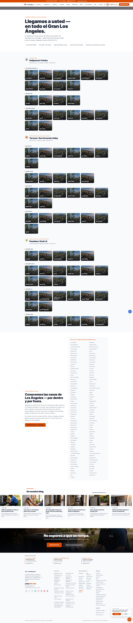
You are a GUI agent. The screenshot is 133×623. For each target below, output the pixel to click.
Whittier (72, 470)
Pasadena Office (99, 601)
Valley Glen (92, 418)
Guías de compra (99, 582)
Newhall (72, 433)
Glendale (91, 451)
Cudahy (72, 477)
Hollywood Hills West (75, 346)
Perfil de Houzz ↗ (100, 614)
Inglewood (73, 390)
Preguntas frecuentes (100, 583)
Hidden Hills (73, 405)
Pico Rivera (92, 468)
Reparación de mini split (71, 583)
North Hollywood (93, 420)
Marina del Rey (74, 383)
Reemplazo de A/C (58, 575)
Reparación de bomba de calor (59, 588)
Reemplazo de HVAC (58, 603)
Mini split (56, 583)
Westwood (92, 377)
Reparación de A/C (58, 573)
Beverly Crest (74, 353)
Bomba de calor (57, 584)
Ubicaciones (46, 4)
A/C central (68, 575)
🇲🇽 (107, 4)
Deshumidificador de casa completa (58, 606)
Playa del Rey (92, 383)
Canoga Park (73, 409)
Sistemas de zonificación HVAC (70, 606)
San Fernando (74, 427)
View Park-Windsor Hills (95, 388)
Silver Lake (73, 370)
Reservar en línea (124, 4)
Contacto (101, 4)
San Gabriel (92, 444)
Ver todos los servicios (101, 594)
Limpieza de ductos (70, 587)
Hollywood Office (99, 598)
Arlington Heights (74, 368)
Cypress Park (74, 462)
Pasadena (73, 436)
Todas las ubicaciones (100, 596)
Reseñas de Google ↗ (101, 610)
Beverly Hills (73, 351)
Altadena (91, 436)
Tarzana (72, 401)
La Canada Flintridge (75, 453)
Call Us (125, 614)
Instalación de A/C (69, 573)
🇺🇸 (105, 4)
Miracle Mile (92, 359)
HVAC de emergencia (70, 595)
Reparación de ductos (59, 591)
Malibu (91, 392)
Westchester (92, 385)
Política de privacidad (100, 605)
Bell (71, 475)
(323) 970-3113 (52, 62)
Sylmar (91, 427)
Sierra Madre (73, 440)
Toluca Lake (73, 396)
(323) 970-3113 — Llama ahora (35, 425)
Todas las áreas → (81, 591)
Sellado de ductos (69, 591)
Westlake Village (93, 407)
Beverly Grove (74, 355)
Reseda (91, 414)
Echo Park (92, 370)
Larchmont (73, 364)
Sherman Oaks (74, 399)
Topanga (73, 394)
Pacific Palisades (93, 379)
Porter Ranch (73, 412)
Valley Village (73, 420)
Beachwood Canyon (94, 346)
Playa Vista (73, 385)
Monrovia (73, 442)
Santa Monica (74, 381)
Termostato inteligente (59, 602)
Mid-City (73, 366)
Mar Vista (92, 375)
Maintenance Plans (100, 589)
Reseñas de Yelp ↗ (100, 612)
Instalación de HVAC (70, 602)
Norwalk (91, 470)
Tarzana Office (99, 599)
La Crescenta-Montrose (95, 453)
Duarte (91, 442)
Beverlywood (92, 355)
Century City (73, 357)
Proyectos (62, 4)
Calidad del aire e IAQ (58, 592)
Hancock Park (93, 362)
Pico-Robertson (93, 357)
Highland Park (93, 457)
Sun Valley (92, 422)
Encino (91, 399)
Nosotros (98, 576)
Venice (91, 381)
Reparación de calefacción (57, 577)
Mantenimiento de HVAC (58, 596)
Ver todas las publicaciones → (99, 492)
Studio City (92, 396)
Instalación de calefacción (69, 577)
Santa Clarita (92, 431)
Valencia (91, 433)
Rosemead (73, 449)
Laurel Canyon (74, 349)
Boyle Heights (74, 464)
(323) (114, 4)
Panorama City (74, 422)
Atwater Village (74, 457)
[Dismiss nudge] (130, 608)
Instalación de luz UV (70, 603)
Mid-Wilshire (73, 359)
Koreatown (92, 364)
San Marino (92, 438)
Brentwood (73, 379)
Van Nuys (73, 418)
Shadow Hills (73, 429)
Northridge (92, 412)
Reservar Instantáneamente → (74, 545)
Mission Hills (73, 425)
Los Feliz (91, 368)
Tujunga (72, 431)
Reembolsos (75, 4)
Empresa (54, 4)
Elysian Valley (74, 372)
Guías (95, 4)
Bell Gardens (92, 475)
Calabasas (92, 405)
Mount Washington (94, 459)
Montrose (73, 455)
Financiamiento (88, 4)
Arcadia (91, 440)
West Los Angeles (75, 377)
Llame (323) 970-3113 (82, 1)
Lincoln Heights (93, 462)
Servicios (38, 4)
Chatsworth (92, 409)
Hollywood (92, 342)
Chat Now (117, 614)
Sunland (91, 429)
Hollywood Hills (93, 344)
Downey (72, 468)
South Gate (73, 472)
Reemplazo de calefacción (57, 580)
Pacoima (91, 425)
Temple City (73, 444)
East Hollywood (74, 344)
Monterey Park (93, 446)
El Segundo (73, 392)
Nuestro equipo (99, 575)
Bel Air (91, 351)
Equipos (68, 4)
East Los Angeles (74, 466)
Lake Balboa (92, 416)
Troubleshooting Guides (101, 580)
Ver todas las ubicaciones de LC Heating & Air (100, 620)
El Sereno (92, 464)
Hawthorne (92, 390)
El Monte (92, 449)
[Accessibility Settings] (130, 311)
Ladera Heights (74, 388)
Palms (72, 375)
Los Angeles (73, 342)
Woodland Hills (93, 401)
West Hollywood (93, 349)
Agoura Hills (73, 407)
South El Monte (74, 451)
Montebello (92, 466)
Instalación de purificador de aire (70, 593)
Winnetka (73, 416)
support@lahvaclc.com (30, 585)
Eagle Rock (92, 455)
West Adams (92, 366)
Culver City (92, 372)
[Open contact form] (129, 619)
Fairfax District (74, 362)
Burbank (91, 394)
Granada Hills (74, 414)
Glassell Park (73, 459)
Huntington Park (93, 472)
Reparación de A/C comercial (70, 599)
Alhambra (73, 446)
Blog (97, 578)
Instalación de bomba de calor (70, 585)
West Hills (92, 403)
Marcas (81, 4)
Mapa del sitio (99, 603)
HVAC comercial (57, 599)
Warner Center (74, 403)
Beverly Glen (92, 353)
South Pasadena (74, 438)
